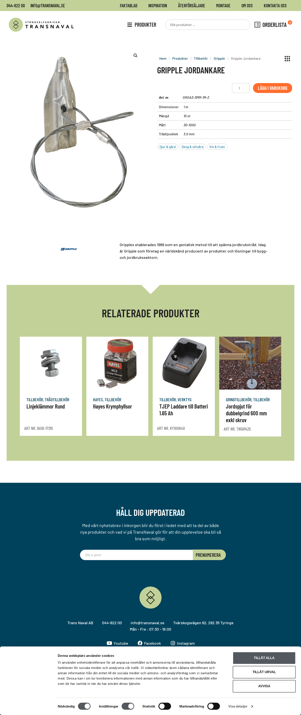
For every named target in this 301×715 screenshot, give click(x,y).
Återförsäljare (191, 5)
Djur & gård (168, 147)
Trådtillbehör (57, 399)
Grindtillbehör (238, 399)
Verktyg (184, 399)
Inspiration (157, 5)
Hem (162, 58)
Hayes (98, 399)
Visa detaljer (237, 706)
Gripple (219, 58)
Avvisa (264, 686)
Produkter (180, 58)
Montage (223, 5)
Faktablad (128, 5)
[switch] (128, 706)
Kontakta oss (275, 5)
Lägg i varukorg (272, 88)
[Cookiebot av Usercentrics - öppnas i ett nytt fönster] (28, 706)
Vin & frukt (217, 147)
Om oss (247, 5)
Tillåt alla (264, 658)
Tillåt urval (264, 672)
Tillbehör (201, 58)
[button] (135, 55)
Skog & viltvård (192, 147)
